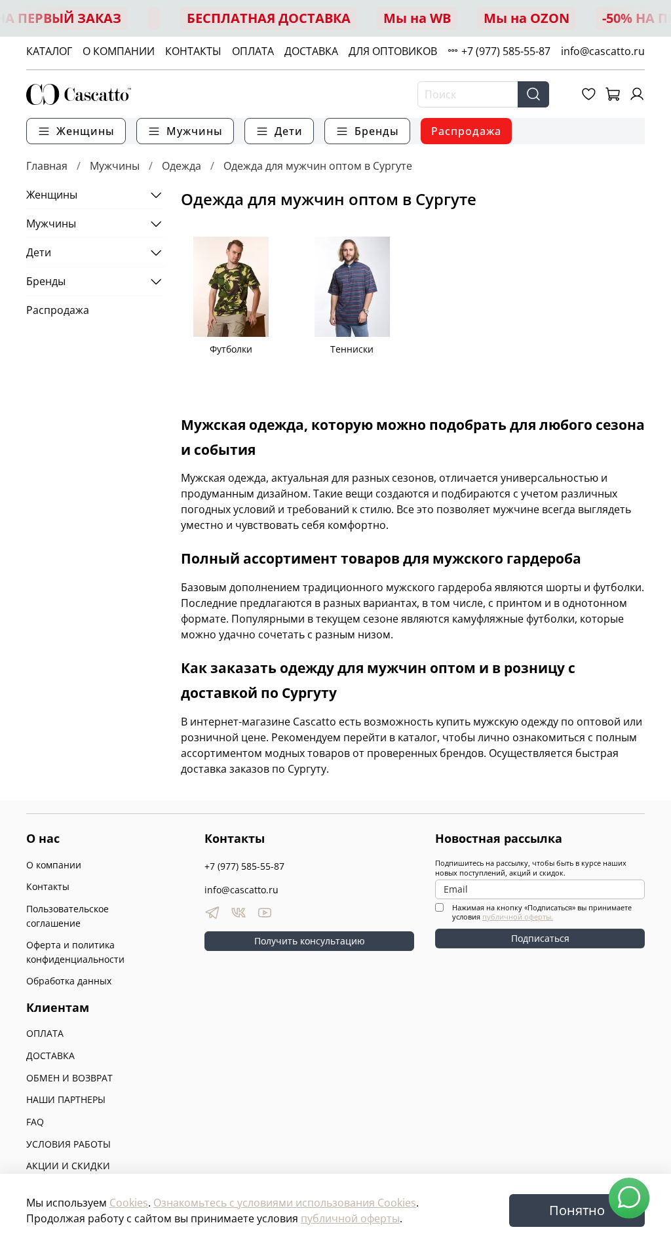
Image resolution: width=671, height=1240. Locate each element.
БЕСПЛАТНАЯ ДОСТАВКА (269, 18)
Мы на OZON (526, 18)
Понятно (577, 1210)
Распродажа (466, 131)
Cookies (128, 1202)
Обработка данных (68, 981)
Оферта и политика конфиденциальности (75, 952)
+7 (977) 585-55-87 (505, 51)
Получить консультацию (309, 941)
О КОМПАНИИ (119, 51)
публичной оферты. (517, 916)
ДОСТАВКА (311, 51)
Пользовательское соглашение (67, 915)
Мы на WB (417, 18)
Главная (46, 166)
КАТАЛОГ (49, 51)
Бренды (46, 281)
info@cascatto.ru (603, 51)
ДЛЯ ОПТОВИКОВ (393, 51)
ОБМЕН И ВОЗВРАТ (69, 1078)
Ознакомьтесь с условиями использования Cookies (284, 1202)
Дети (38, 252)
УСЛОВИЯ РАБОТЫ (68, 1144)
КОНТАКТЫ (193, 51)
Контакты (47, 886)
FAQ (35, 1121)
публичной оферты (350, 1218)
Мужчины (115, 166)
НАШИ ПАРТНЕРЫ (65, 1099)
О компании (53, 865)
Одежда (181, 166)
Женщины (51, 194)
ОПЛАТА (253, 51)
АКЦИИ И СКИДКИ (68, 1165)
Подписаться (540, 938)
